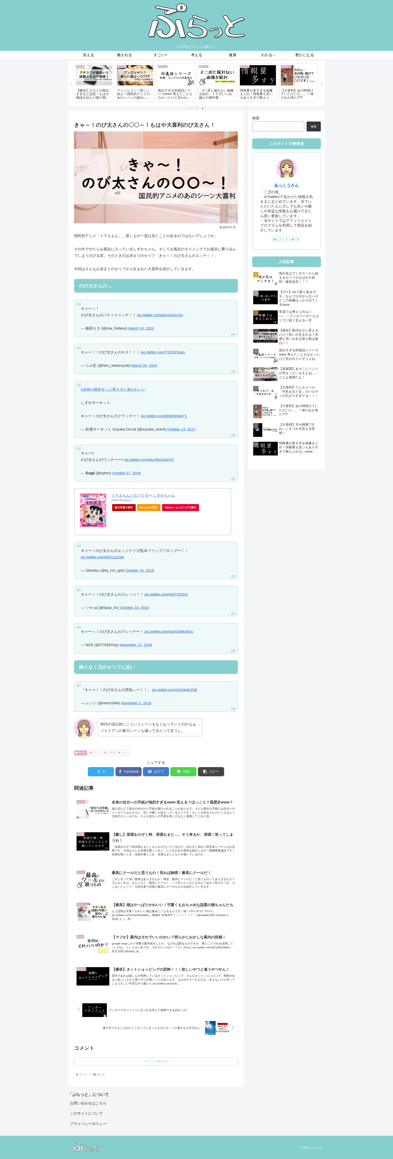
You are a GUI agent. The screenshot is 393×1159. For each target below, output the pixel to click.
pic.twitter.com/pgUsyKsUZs (160, 315)
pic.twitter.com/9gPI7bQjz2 (166, 594)
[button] (211, 771)
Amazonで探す (149, 507)
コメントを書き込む (156, 1061)
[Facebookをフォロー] (286, 239)
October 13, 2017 (181, 429)
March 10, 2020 (141, 328)
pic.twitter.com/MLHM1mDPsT (149, 460)
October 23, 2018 (134, 608)
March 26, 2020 (144, 366)
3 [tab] (203, 108)
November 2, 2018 (136, 703)
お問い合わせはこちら (88, 1103)
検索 (256, 118)
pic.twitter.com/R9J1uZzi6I (102, 557)
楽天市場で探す (124, 507)
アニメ (97, 752)
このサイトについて (86, 1113)
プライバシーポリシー (88, 1124)
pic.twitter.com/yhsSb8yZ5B (174, 690)
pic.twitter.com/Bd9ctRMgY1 (164, 416)
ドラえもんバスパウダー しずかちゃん (143, 495)
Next (322, 84)
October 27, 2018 (126, 473)
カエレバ (127, 500)
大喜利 (111, 752)
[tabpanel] (94, 83)
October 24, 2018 (139, 570)
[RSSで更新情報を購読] (298, 239)
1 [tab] (190, 108)
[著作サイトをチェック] (275, 239)
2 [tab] (196, 108)
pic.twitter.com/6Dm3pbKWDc (169, 632)
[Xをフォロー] (280, 239)
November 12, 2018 (136, 645)
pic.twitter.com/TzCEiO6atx (163, 352)
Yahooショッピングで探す (180, 507)
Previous (71, 84)
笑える (82, 752)
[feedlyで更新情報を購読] (292, 239)
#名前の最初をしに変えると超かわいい (113, 389)
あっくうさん (286, 185)
